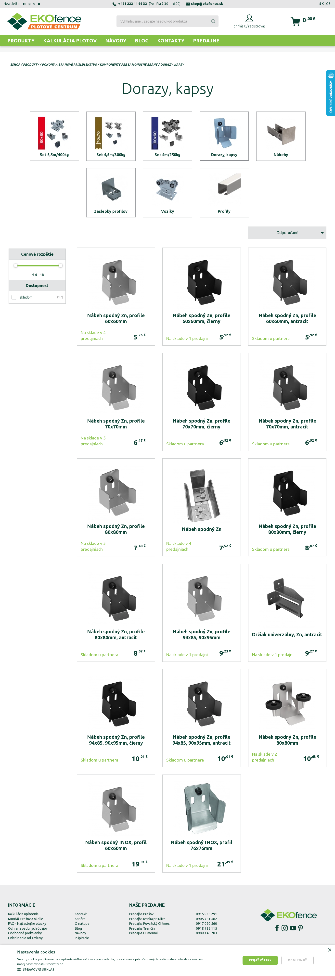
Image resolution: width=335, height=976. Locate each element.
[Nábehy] (281, 136)
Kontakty (170, 40)
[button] (114, 969)
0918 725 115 (206, 928)
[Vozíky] (167, 192)
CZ (328, 4)
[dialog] (167, 960)
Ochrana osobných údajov (28, 928)
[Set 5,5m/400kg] (54, 136)
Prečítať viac (54, 964)
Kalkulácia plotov (70, 40)
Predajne (206, 40)
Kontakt (81, 914)
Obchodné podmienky (25, 933)
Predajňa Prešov (141, 914)
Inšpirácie (82, 938)
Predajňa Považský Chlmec (149, 924)
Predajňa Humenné (143, 933)
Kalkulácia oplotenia (23, 914)
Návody (115, 40)
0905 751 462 (206, 919)
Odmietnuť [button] (297, 960)
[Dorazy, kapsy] (224, 136)
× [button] (329, 950)
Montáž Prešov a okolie (25, 919)
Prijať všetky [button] (260, 960)
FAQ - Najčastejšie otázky (27, 924)
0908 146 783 (206, 933)
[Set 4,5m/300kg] (111, 136)
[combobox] (167, 21)
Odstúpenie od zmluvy (25, 938)
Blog (142, 40)
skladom (26, 297)
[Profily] (224, 192)
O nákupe (82, 924)
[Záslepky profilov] (111, 192)
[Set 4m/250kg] (167, 136)
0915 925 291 (206, 914)
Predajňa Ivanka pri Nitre (147, 919)
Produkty (21, 40)
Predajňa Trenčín (142, 928)
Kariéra (80, 919)
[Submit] (213, 21)
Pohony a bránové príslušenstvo (69, 64)
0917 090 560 (206, 924)
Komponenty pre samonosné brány (128, 64)
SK (321, 4)
